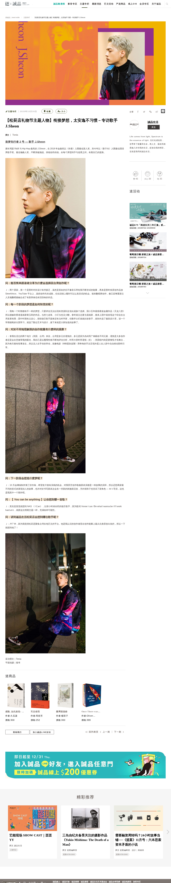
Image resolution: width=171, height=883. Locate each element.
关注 (153, 127)
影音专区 (72, 4)
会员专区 (144, 4)
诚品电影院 (126, 882)
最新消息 (96, 4)
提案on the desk (69, 854)
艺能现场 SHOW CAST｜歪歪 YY (30, 838)
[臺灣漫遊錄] (65, 695)
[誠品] (17, 4)
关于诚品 (156, 4)
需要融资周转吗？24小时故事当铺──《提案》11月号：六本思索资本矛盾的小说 (138, 840)
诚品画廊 (75, 882)
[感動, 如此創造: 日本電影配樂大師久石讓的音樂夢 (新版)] (14, 695)
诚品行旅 (66, 882)
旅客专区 (137, 882)
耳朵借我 (35, 711)
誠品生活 (153, 122)
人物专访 (13, 850)
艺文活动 (108, 4)
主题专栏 (84, 4)
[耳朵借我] (40, 695)
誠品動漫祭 (59, 4)
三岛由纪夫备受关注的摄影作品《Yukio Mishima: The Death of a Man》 (85, 840)
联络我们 (17, 732)
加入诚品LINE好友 (42, 732)
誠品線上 (56, 882)
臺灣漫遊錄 (61, 711)
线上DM (132, 4)
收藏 (48, 111)
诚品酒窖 (84, 882)
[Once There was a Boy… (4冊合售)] (90, 695)
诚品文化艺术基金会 (98, 882)
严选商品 (120, 4)
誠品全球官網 (114, 882)
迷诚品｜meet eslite (12, 17)
